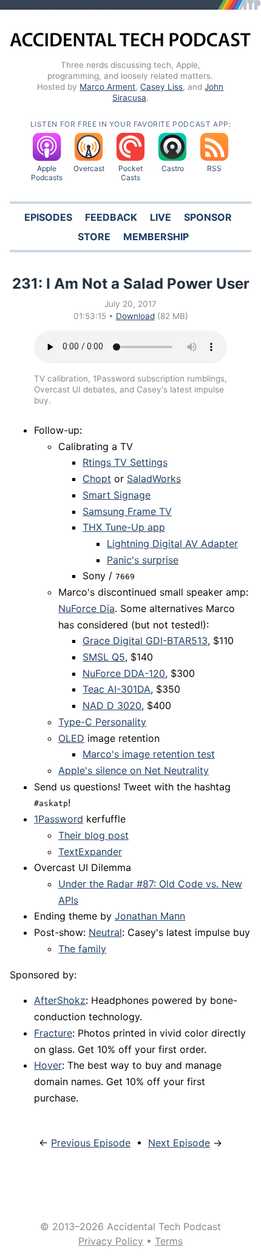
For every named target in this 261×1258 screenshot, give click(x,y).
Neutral (105, 932)
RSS (214, 168)
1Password (58, 819)
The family (82, 949)
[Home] (130, 43)
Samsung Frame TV (127, 511)
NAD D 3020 (112, 705)
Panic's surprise (142, 560)
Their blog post (93, 835)
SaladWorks (154, 479)
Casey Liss (161, 87)
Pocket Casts (130, 173)
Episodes (48, 217)
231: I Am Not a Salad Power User (130, 283)
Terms (169, 1241)
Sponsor (208, 217)
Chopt (97, 479)
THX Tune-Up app (124, 527)
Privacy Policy (110, 1241)
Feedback (111, 217)
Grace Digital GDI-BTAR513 (145, 640)
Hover (48, 1065)
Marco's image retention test (149, 754)
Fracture (53, 1033)
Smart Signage (117, 495)
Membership (156, 236)
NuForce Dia (86, 608)
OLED (71, 738)
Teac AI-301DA (117, 689)
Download (135, 316)
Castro (172, 168)
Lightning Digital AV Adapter (172, 543)
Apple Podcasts (47, 173)
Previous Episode (90, 1143)
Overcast (88, 168)
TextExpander (90, 852)
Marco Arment (107, 87)
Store (94, 236)
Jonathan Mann (150, 916)
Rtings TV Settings (125, 462)
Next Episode (179, 1143)
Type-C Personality (102, 722)
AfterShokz (60, 1000)
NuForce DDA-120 (124, 673)
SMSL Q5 (104, 657)
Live (160, 217)
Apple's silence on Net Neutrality (133, 770)
